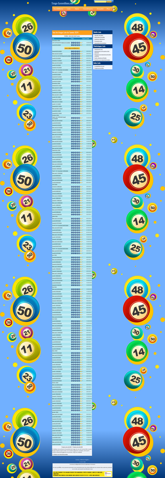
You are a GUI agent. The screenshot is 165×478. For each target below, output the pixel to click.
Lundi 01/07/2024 (56, 253)
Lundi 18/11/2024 (56, 97)
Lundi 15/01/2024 (56, 430)
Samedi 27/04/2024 (57, 323)
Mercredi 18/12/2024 (57, 63)
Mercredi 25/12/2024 (57, 53)
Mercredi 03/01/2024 (57, 442)
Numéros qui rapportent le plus (102, 60)
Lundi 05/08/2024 (56, 212)
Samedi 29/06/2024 (57, 257)
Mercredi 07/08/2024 (57, 209)
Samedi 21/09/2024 (57, 161)
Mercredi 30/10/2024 (57, 120)
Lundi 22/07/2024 (56, 230)
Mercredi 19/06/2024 (57, 266)
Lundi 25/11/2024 (56, 90)
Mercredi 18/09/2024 (57, 164)
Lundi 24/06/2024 (56, 262)
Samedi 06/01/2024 (57, 439)
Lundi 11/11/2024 (56, 104)
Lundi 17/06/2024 (56, 269)
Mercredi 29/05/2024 (57, 289)
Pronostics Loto (98, 41)
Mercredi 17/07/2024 (57, 234)
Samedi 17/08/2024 (57, 200)
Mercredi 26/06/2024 (57, 259)
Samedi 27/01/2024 (57, 419)
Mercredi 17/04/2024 (57, 332)
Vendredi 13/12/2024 (63, 70)
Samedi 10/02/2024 (57, 403)
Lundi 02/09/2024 (56, 182)
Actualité (100, 9)
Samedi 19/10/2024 (57, 132)
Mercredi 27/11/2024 (57, 88)
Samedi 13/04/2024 (57, 337)
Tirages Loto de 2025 (78, 447)
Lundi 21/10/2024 (56, 130)
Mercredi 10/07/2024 (57, 241)
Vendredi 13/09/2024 (63, 171)
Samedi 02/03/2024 (57, 380)
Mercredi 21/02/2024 (57, 391)
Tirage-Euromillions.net (62, 3)
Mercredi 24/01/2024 (57, 421)
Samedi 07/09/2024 (57, 178)
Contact (77, 459)
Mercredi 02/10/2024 (57, 148)
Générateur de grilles (99, 37)
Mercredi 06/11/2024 (57, 108)
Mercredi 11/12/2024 (57, 72)
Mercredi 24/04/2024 (57, 325)
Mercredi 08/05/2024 (57, 310)
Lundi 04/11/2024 (56, 111)
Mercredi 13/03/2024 (57, 369)
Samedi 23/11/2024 (57, 92)
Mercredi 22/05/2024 (57, 296)
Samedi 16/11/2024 (57, 99)
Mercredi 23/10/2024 (57, 127)
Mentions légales (84, 459)
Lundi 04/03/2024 (56, 378)
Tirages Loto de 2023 (66, 447)
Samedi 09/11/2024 (57, 106)
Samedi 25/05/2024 (57, 294)
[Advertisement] (82, 20)
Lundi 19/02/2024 (56, 394)
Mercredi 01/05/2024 (57, 317)
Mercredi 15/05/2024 (57, 303)
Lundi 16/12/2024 (56, 65)
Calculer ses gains (98, 35)
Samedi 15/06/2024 (57, 271)
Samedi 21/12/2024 (57, 60)
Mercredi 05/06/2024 (57, 280)
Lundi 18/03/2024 (56, 364)
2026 (70, 36)
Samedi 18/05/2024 (57, 300)
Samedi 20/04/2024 (57, 330)
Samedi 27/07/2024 (57, 223)
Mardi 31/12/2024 (65, 42)
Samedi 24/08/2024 (57, 193)
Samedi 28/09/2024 (57, 154)
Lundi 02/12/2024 (56, 81)
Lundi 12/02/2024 (56, 401)
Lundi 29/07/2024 (56, 221)
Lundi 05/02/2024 (56, 408)
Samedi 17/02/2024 (57, 396)
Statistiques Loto (98, 49)
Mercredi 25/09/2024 (57, 157)
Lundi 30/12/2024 (56, 45)
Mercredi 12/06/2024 (57, 273)
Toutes (78, 36)
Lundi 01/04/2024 (56, 349)
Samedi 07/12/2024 (57, 76)
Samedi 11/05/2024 (57, 307)
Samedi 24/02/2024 (57, 389)
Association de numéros (100, 43)
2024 (75, 36)
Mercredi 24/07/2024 (57, 227)
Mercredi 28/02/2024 (57, 384)
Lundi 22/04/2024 (56, 328)
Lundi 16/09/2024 (56, 166)
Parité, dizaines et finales (100, 58)
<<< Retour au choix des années (60, 454)
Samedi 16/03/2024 (57, 366)
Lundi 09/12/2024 (56, 74)
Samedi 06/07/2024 (57, 246)
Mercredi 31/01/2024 (57, 414)
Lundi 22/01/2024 (56, 423)
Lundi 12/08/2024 (56, 205)
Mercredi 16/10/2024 (57, 134)
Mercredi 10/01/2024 (57, 435)
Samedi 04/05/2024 (57, 314)
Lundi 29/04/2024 (56, 321)
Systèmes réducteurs (99, 39)
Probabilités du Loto (99, 66)
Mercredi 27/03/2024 (57, 355)
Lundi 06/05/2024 (56, 312)
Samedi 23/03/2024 (57, 360)
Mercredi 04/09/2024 (57, 180)
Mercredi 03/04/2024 (57, 346)
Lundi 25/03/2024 (56, 357)
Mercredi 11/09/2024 (57, 173)
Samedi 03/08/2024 (57, 214)
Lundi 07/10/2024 (56, 143)
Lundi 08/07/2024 (56, 244)
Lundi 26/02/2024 (56, 387)
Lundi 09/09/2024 (56, 175)
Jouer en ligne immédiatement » (72, 48)
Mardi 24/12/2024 (66, 56)
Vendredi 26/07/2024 (63, 225)
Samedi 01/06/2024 (57, 285)
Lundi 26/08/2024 (56, 191)
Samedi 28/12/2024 (57, 51)
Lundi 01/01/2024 (56, 444)
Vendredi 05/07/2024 (63, 248)
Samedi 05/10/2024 (57, 146)
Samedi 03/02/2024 (57, 410)
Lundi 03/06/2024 (56, 282)
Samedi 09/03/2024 (57, 373)
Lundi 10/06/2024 (56, 276)
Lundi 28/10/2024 (56, 123)
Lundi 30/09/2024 (56, 152)
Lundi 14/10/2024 (56, 136)
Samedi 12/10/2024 (57, 139)
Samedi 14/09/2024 (57, 168)
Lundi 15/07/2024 (56, 237)
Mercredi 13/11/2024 (57, 101)
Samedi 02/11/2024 (57, 113)
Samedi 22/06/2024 (57, 264)
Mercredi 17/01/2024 (57, 428)
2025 (72, 36)
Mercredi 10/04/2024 (57, 339)
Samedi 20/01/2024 (57, 426)
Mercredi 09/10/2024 (57, 141)
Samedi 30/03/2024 (57, 353)
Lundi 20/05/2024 (56, 298)
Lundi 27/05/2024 (56, 291)
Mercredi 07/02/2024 (57, 405)
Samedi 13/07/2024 (57, 239)
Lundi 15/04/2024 (56, 335)
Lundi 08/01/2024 (56, 437)
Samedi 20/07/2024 (57, 232)
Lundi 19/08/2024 (56, 198)
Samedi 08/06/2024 (57, 278)
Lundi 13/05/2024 (56, 305)
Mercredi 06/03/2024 (57, 376)
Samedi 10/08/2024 (57, 207)
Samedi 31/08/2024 (57, 186)
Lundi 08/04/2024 (56, 342)
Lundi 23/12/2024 (56, 58)
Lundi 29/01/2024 (56, 416)
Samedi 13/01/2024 (57, 433)
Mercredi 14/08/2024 (57, 203)
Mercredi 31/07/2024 (57, 218)
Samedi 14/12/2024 (57, 67)
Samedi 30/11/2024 (57, 85)
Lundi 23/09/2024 (56, 159)
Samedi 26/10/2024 (57, 125)
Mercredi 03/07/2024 (57, 251)
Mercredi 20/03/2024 (57, 362)
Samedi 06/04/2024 (57, 344)
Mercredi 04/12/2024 (57, 79)
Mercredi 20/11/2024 (57, 94)
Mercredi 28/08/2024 (57, 189)
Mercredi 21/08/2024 (57, 196)
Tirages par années (99, 68)
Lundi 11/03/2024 (56, 371)
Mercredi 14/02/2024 (57, 398)
